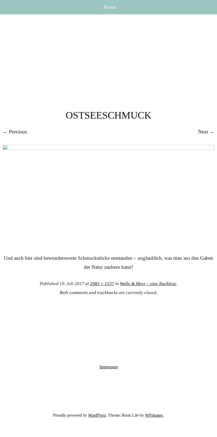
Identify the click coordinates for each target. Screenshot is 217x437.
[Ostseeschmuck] (108, 148)
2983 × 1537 (102, 283)
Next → (206, 131)
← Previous (15, 131)
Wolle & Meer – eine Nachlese (148, 283)
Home (109, 7)
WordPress (97, 415)
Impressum (109, 367)
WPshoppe (154, 415)
